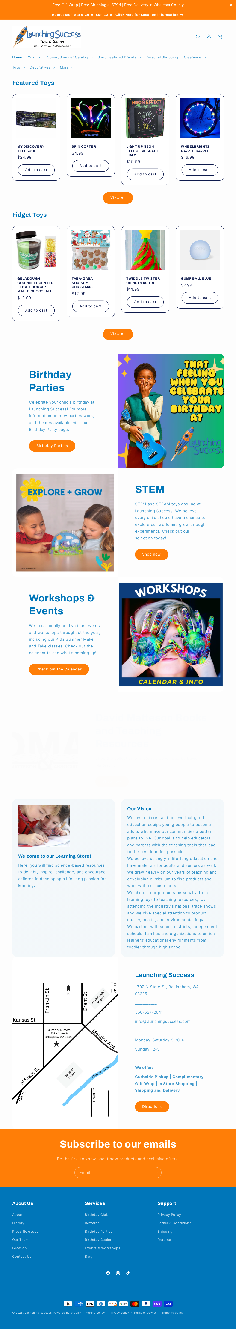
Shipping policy (172, 1312)
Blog (89, 1257)
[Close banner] (231, 5)
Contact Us (22, 1257)
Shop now (151, 554)
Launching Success (38, 1312)
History (18, 1223)
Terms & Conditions (174, 1223)
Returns (164, 1240)
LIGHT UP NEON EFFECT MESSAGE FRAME (142, 151)
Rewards (92, 1223)
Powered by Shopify (67, 1312)
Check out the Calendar (59, 669)
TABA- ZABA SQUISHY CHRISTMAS (82, 283)
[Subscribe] (156, 1172)
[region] (118, 5)
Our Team (20, 1240)
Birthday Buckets (100, 1240)
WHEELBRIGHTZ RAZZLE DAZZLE (195, 149)
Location (19, 1248)
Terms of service (145, 1312)
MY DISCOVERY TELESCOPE (30, 149)
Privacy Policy (169, 1215)
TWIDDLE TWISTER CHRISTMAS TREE (143, 280)
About (17, 1215)
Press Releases (25, 1231)
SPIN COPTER (84, 147)
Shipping (165, 1231)
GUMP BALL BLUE (196, 278)
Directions (152, 1106)
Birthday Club (96, 1215)
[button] (69, 57)
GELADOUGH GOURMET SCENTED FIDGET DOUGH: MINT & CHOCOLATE (35, 285)
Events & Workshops (102, 1248)
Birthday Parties (52, 446)
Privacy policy (119, 1312)
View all (118, 198)
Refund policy (95, 1312)
